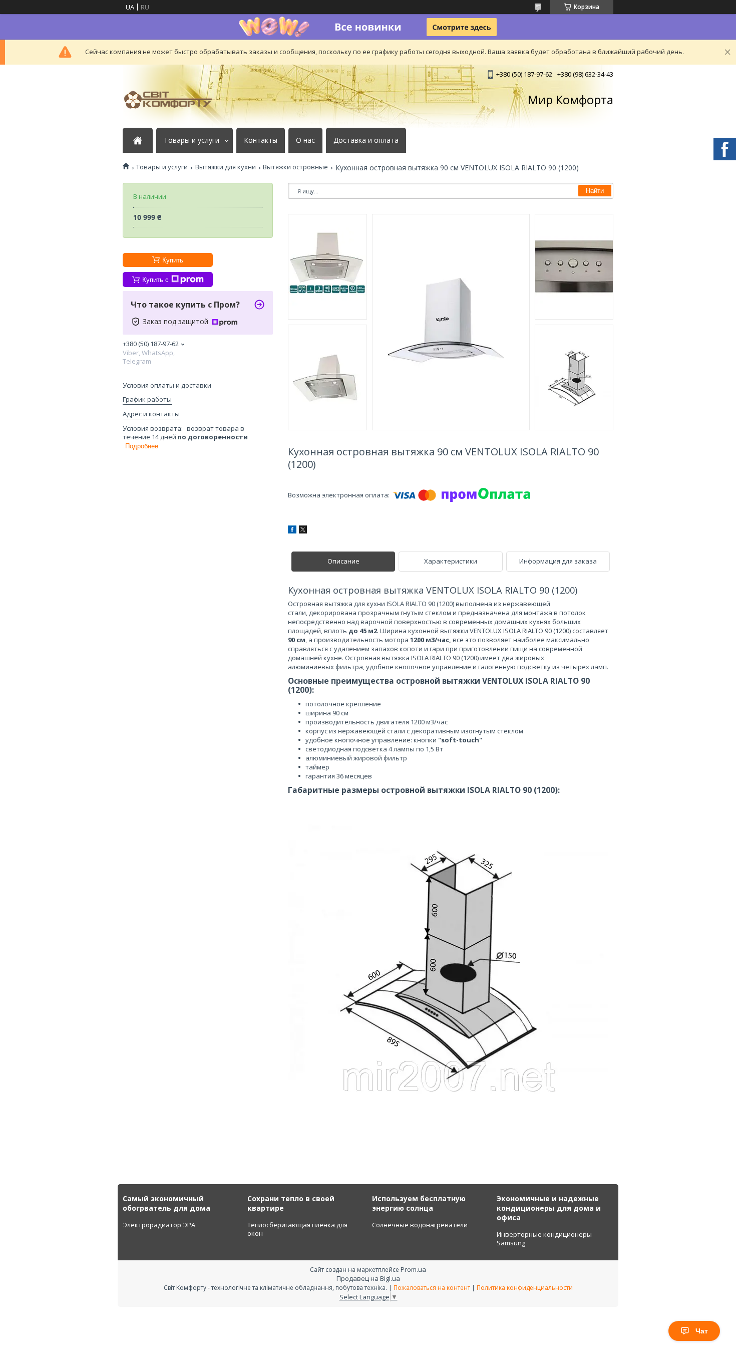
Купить (172, 260)
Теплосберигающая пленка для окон (297, 1229)
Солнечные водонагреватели (420, 1224)
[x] (303, 530)
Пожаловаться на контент (432, 1287)
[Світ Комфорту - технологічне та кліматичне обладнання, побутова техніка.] (173, 99)
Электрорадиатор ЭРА (159, 1224)
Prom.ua (413, 1269)
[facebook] (292, 530)
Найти (595, 190)
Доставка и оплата (366, 140)
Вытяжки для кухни (225, 167)
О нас (305, 140)
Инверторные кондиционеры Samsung (544, 1239)
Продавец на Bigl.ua (368, 1278)
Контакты (260, 140)
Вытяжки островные (295, 167)
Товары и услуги (191, 140)
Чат (701, 1331)
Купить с (155, 280)
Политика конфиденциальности (525, 1287)
